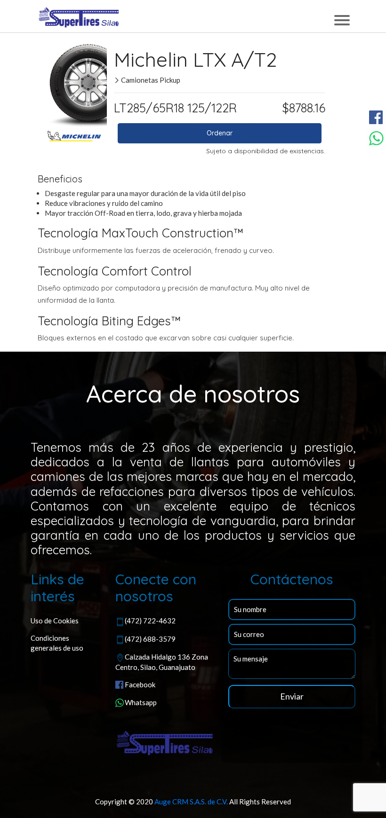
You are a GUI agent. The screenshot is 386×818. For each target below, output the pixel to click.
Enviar (292, 696)
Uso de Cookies (55, 620)
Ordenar (220, 133)
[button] (46, 84)
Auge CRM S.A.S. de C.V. (191, 801)
